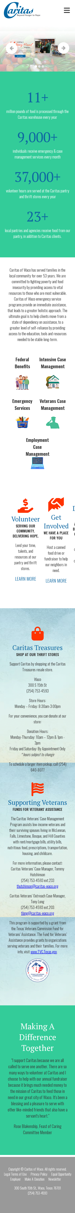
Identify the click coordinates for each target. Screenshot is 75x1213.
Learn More (25, 578)
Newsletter (54, 1179)
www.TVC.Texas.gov (44, 951)
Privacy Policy (39, 1174)
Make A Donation (34, 1179)
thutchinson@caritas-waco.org (37, 886)
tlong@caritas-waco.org (37, 913)
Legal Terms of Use (15, 1174)
